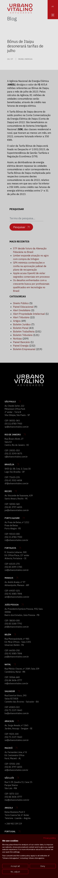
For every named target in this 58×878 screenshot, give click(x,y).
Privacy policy (49, 838)
